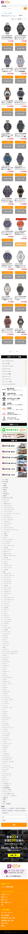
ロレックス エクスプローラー (9, 384)
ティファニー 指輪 (6, 373)
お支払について (5, 894)
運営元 (3, 925)
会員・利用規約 (5, 915)
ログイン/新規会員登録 (7, 886)
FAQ (2, 905)
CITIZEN (10, 13)
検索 (14, 825)
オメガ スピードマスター (8, 366)
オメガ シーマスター (7, 371)
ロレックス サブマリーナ (8, 361)
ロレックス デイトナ (7, 379)
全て (3, 13)
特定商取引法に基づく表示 (8, 918)
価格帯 (3, 806)
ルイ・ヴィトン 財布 (7, 381)
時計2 (6, 13)
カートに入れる (7, 44)
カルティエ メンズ (6, 376)
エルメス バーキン (6, 368)
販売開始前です (20, 244)
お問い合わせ (4, 923)
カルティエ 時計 (6, 363)
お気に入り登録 (8, 48)
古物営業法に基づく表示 (7, 920)
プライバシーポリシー (7, 912)
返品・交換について (6, 902)
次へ (17, 351)
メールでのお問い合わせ (14, 876)
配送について (4, 899)
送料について (4, 897)
